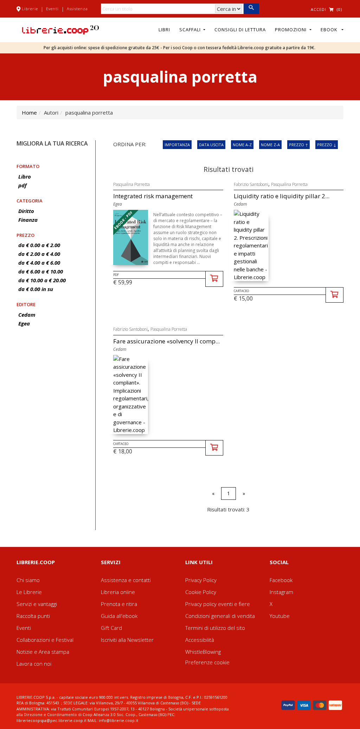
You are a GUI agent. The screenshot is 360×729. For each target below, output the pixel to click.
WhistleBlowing (203, 651)
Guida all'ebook (119, 615)
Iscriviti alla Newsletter (127, 639)
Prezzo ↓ (326, 144)
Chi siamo (28, 579)
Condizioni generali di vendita (220, 615)
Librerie (30, 8)
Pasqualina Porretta (131, 184)
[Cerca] (251, 9)
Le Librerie (29, 591)
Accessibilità (199, 639)
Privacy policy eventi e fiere (217, 603)
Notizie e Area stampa (43, 651)
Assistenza (77, 8)
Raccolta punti (33, 615)
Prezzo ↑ (298, 144)
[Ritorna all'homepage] (60, 29)
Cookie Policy (200, 591)
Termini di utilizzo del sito (215, 627)
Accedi (318, 9)
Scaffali (190, 29)
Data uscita (211, 144)
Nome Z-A (270, 144)
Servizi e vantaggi (37, 603)
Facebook (281, 579)
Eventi (52, 8)
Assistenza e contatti (126, 579)
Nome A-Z (242, 144)
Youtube (280, 615)
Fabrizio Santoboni (251, 184)
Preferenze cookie (207, 662)
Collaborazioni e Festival (45, 639)
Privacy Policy (201, 579)
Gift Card (111, 627)
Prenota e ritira (119, 603)
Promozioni (291, 29)
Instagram (281, 591)
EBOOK (330, 29)
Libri (164, 29)
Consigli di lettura (240, 29)
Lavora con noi (34, 663)
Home (29, 112)
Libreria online (118, 591)
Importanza (177, 144)
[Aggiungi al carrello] (214, 279)
